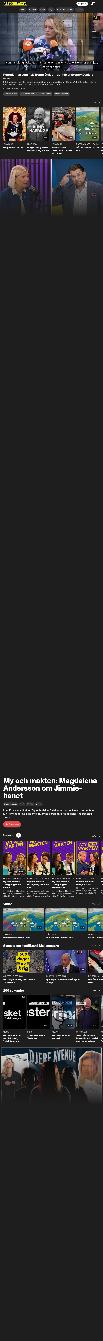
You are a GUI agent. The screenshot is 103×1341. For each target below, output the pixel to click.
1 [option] (18, 835)
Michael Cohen (61, 94)
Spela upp (14, 824)
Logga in (82, 4)
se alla (96, 102)
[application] (51, 42)
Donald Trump (11, 94)
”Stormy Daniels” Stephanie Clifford (36, 94)
